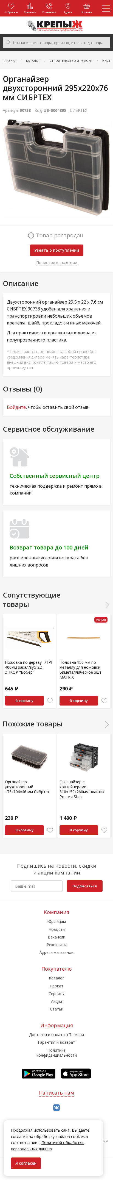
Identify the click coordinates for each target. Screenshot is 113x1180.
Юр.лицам (56, 921)
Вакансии (56, 937)
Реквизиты (57, 944)
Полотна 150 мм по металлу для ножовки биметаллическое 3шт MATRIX (80, 670)
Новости (57, 929)
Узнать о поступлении (56, 250)
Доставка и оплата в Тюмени (56, 1034)
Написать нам (56, 1092)
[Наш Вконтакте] (56, 1107)
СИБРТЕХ (78, 110)
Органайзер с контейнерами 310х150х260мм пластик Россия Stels (82, 789)
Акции (56, 1001)
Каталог (56, 978)
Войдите (16, 407)
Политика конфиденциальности (56, 1053)
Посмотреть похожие (56, 262)
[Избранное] (50, 701)
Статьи (56, 1009)
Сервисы (56, 993)
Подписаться (84, 886)
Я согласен (25, 1163)
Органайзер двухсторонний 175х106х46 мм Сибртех (27, 786)
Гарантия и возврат (56, 1042)
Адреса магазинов (56, 952)
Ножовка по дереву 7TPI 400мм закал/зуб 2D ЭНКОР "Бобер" (28, 667)
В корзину (24, 700)
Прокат (56, 986)
